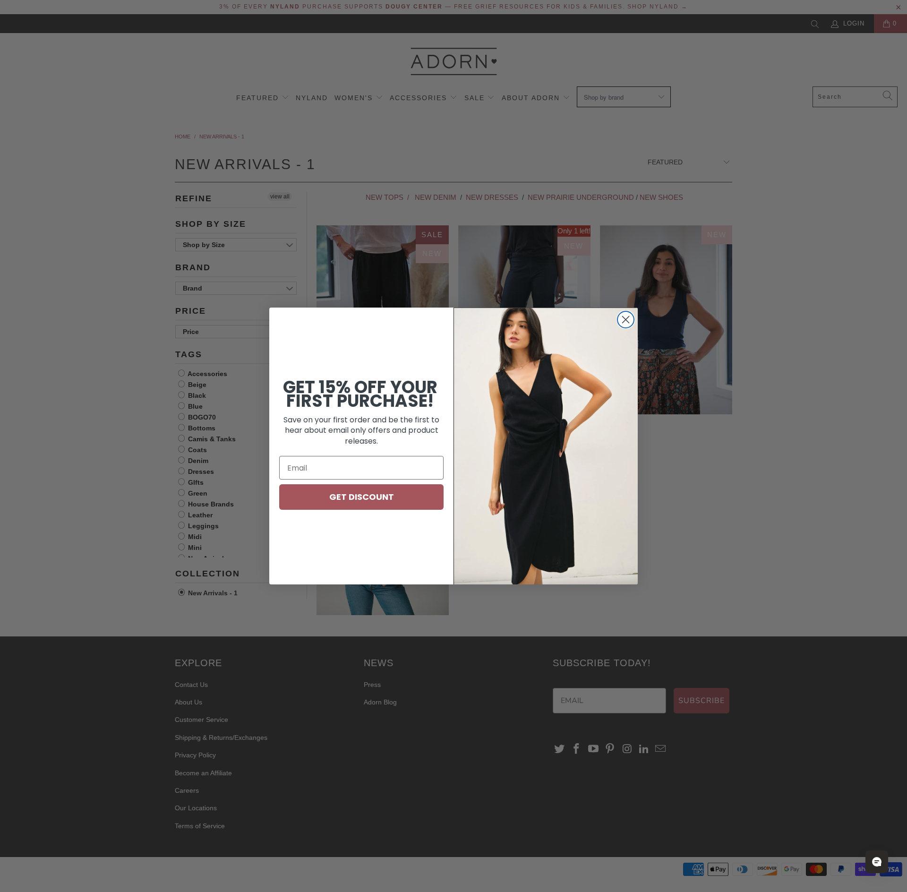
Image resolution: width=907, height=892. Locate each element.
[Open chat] (876, 861)
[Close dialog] (625, 319)
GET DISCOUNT (361, 497)
